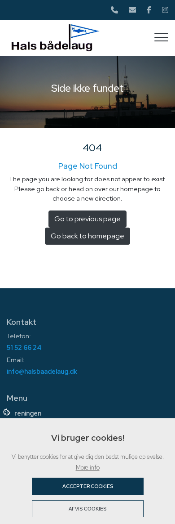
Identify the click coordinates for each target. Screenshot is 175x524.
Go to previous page (87, 219)
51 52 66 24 (24, 347)
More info (88, 467)
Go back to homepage (87, 236)
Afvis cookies (87, 508)
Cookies (7, 411)
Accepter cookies (87, 486)
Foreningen (24, 413)
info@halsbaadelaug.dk (42, 371)
